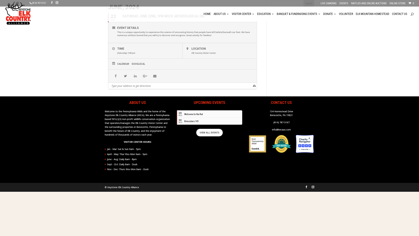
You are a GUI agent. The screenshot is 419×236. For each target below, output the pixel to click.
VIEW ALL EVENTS (209, 132)
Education (264, 14)
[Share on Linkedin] (135, 76)
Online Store (397, 3)
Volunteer (346, 14)
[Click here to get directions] (254, 86)
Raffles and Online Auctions (369, 3)
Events (343, 3)
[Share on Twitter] (125, 76)
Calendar (123, 64)
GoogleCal (138, 64)
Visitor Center (241, 14)
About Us (220, 14)
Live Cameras (328, 3)
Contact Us (399, 14)
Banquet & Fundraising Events (297, 14)
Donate (328, 14)
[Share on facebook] (115, 76)
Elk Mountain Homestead (372, 14)
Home (207, 14)
